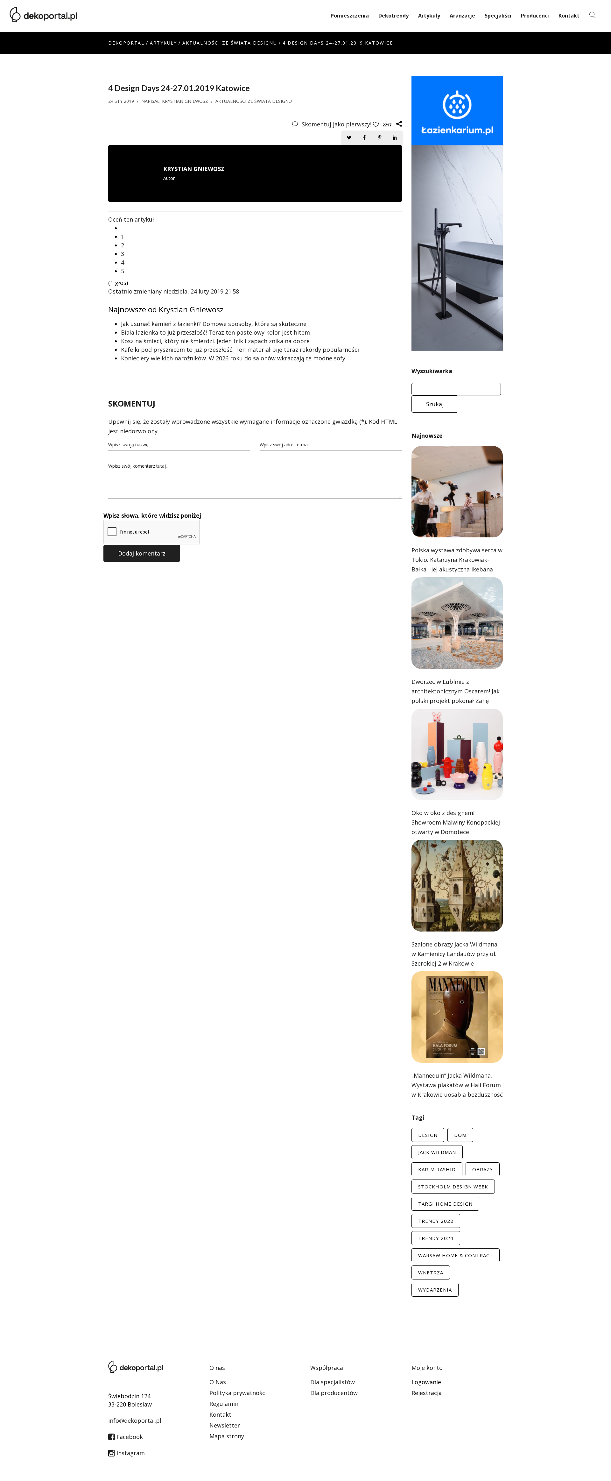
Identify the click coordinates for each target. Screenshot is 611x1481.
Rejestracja (426, 1393)
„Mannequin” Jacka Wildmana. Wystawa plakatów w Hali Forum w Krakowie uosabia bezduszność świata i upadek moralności (457, 1090)
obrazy (482, 1169)
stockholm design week (453, 1186)
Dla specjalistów (332, 1382)
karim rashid (437, 1169)
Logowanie (426, 1382)
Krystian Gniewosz (185, 101)
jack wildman (437, 1152)
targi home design (445, 1204)
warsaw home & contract (455, 1255)
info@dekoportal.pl (134, 1420)
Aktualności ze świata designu (229, 43)
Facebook (129, 1437)
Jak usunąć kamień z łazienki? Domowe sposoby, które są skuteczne (213, 324)
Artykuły (429, 15)
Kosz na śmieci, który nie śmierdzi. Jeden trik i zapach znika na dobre (215, 341)
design (428, 1135)
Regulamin (223, 1403)
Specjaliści (498, 15)
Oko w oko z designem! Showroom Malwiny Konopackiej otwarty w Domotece (455, 822)
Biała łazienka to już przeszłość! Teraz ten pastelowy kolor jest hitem (215, 332)
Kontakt (568, 15)
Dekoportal (126, 43)
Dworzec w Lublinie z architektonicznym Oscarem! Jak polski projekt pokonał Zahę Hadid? (455, 696)
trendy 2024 (435, 1238)
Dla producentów (334, 1393)
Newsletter (224, 1425)
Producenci (535, 15)
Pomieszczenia (350, 15)
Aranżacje (462, 15)
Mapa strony (226, 1436)
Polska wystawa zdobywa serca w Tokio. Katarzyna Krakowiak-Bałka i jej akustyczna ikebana (456, 559)
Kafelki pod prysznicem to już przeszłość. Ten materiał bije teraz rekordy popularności (240, 349)
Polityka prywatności (238, 1393)
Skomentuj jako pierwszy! (337, 124)
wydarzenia (435, 1289)
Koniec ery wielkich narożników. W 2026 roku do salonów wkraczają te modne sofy (233, 358)
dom (460, 1135)
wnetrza (430, 1272)
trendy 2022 (435, 1221)
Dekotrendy (393, 15)
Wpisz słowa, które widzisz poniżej (152, 515)
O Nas (217, 1382)
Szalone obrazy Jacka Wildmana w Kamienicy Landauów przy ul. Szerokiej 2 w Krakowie (454, 953)
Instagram (130, 1453)
